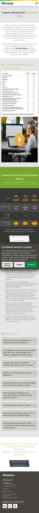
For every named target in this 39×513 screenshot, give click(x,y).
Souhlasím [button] (31, 264)
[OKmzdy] (10, 2)
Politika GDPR (6, 496)
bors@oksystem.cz (19, 240)
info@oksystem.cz (9, 491)
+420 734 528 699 (20, 237)
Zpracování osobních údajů (10, 497)
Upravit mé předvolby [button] (7, 264)
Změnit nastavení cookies (9, 494)
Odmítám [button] (19, 264)
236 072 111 (7, 489)
